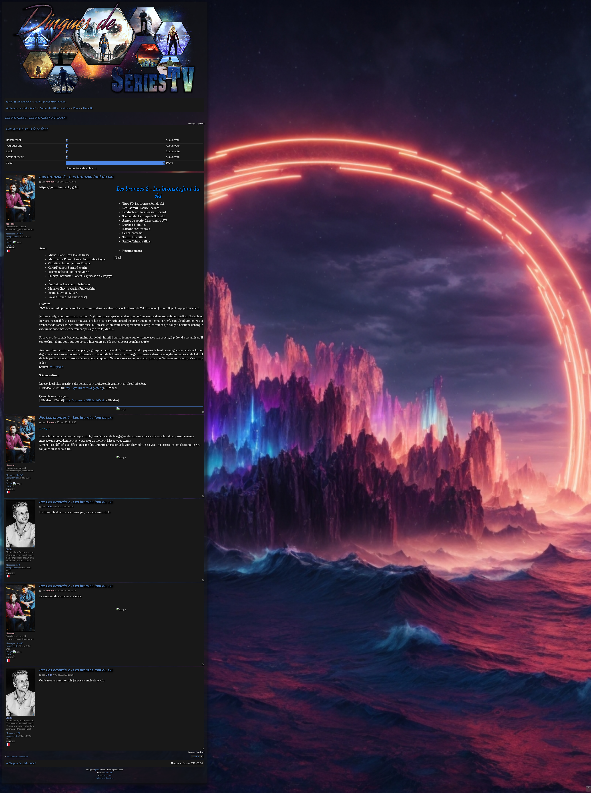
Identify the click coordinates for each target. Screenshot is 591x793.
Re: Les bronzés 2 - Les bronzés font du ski (75, 418)
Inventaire (10, 248)
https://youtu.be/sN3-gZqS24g (83, 388)
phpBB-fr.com (108, 772)
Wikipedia (56, 367)
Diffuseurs (59, 101)
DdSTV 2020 (107, 775)
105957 (19, 233)
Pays (47, 101)
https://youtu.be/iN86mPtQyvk (84, 400)
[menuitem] (9, 101)
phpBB (97, 770)
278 (18, 564)
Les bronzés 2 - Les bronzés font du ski (35, 118)
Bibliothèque (24, 101)
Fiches (38, 101)
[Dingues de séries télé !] (104, 49)
